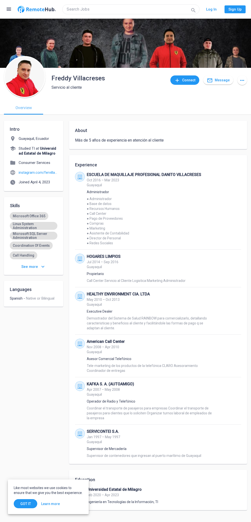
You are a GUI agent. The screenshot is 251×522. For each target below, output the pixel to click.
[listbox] (33, 250)
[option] (29, 216)
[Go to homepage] (37, 9)
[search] (131, 9)
